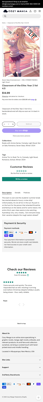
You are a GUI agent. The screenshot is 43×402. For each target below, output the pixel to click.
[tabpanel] (21, 206)
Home (4, 22)
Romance (12, 145)
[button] (35, 11)
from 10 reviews (20, 275)
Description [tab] (7, 193)
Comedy (25, 143)
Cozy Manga (10, 397)
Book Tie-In (17, 157)
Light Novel (6, 82)
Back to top (21, 323)
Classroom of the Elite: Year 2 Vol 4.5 (18, 22)
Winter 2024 (30, 145)
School (12, 160)
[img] (21, 272)
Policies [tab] (27, 193)
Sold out (29, 124)
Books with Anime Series (11, 143)
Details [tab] (17, 193)
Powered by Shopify (21, 397)
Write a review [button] (21, 179)
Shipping (5, 96)
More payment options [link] (21, 136)
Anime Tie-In (7, 157)
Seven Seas (20, 145)
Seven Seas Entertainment (11, 80)
